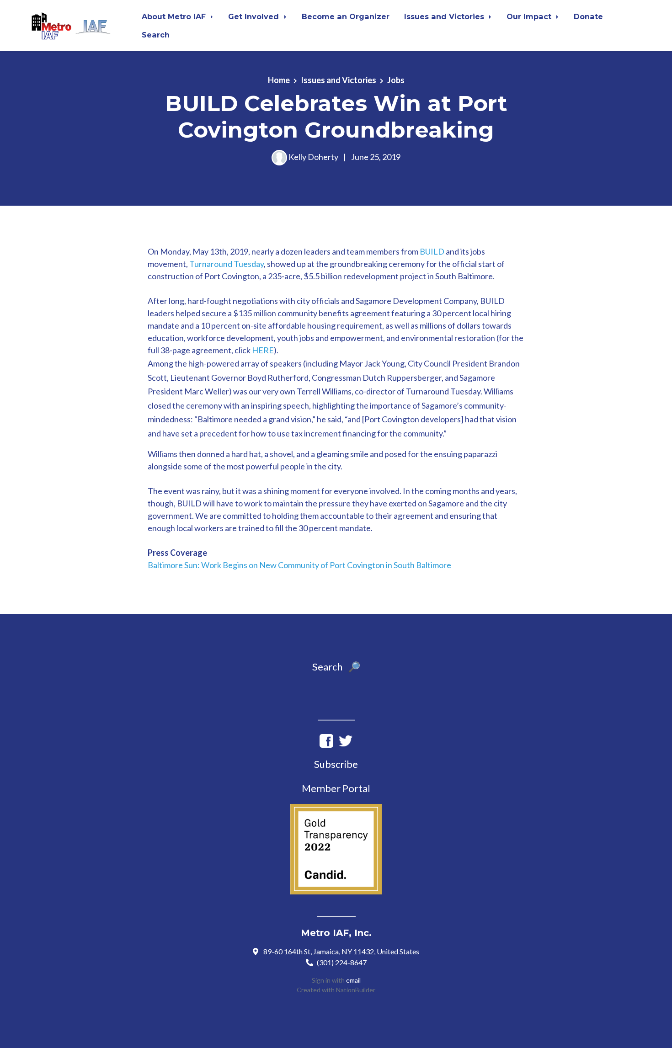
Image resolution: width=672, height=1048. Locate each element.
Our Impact (530, 16)
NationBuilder (355, 990)
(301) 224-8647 (342, 962)
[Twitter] (345, 739)
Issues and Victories (445, 16)
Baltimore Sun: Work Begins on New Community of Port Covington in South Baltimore (299, 565)
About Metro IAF (175, 16)
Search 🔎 (336, 666)
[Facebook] (326, 739)
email (353, 980)
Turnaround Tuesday (226, 264)
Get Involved (254, 16)
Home (279, 80)
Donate (588, 16)
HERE (263, 350)
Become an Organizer (345, 16)
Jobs (396, 80)
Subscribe (336, 764)
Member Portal (336, 788)
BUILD (432, 251)
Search (156, 34)
